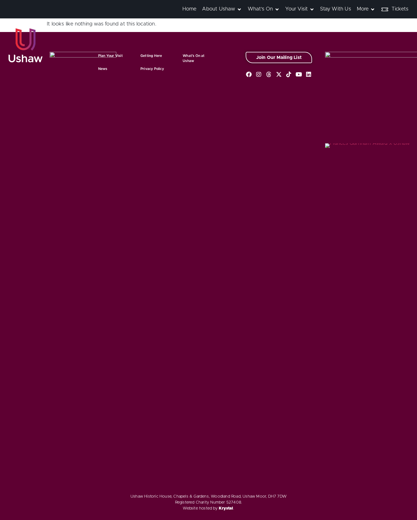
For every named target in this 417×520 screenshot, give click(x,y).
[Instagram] (259, 74)
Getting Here (151, 55)
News (103, 69)
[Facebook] (249, 74)
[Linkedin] (309, 74)
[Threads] (269, 74)
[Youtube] (299, 74)
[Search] (414, 5)
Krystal (226, 508)
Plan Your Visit (110, 55)
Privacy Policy (152, 69)
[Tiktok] (289, 74)
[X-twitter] (279, 74)
